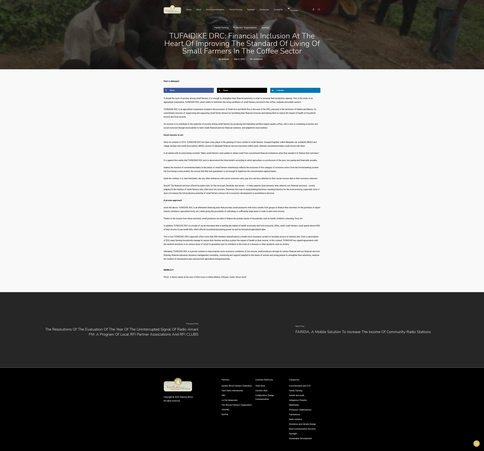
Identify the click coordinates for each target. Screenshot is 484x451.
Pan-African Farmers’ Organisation (237, 405)
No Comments (256, 59)
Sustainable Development (300, 438)
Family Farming (221, 27)
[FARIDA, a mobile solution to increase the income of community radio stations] (363, 329)
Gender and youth (296, 395)
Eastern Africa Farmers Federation (237, 386)
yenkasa (225, 59)
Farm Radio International (232, 390)
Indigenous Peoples (298, 400)
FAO (223, 395)
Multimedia (294, 405)
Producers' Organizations (245, 27)
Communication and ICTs (300, 386)
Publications (294, 414)
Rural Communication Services (302, 429)
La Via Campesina (229, 400)
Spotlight (265, 27)
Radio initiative (295, 419)
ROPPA (225, 414)
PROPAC (225, 410)
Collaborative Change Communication (264, 397)
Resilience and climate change (302, 424)
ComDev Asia (261, 390)
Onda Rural (260, 386)
